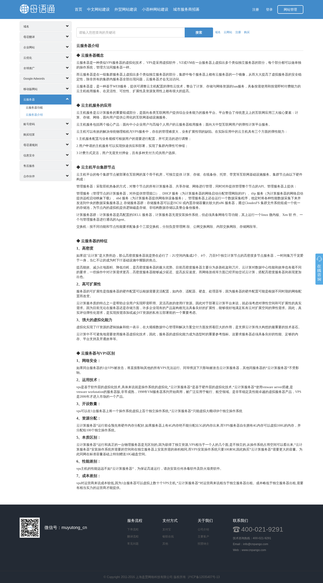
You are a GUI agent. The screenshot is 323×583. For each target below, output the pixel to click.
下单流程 (133, 529)
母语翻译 (29, 37)
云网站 (228, 32)
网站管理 (290, 9)
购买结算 (29, 134)
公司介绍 (203, 529)
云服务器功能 (34, 107)
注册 (255, 9)
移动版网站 (30, 89)
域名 (26, 26)
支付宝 (166, 529)
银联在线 (168, 536)
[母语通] (37, 8)
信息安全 (29, 155)
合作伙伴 (29, 176)
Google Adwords (34, 78)
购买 (247, 32)
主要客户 (203, 536)
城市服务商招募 (186, 9)
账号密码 (29, 124)
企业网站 (29, 47)
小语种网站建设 (155, 9)
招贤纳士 (203, 543)
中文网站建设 (98, 9)
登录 (269, 9)
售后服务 (29, 166)
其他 (165, 543)
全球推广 (29, 68)
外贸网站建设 (125, 9)
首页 (78, 9)
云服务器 (29, 99)
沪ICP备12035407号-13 (204, 577)
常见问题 (133, 543)
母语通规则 (30, 145)
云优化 (27, 57)
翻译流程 (133, 536)
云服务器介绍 (34, 114)
